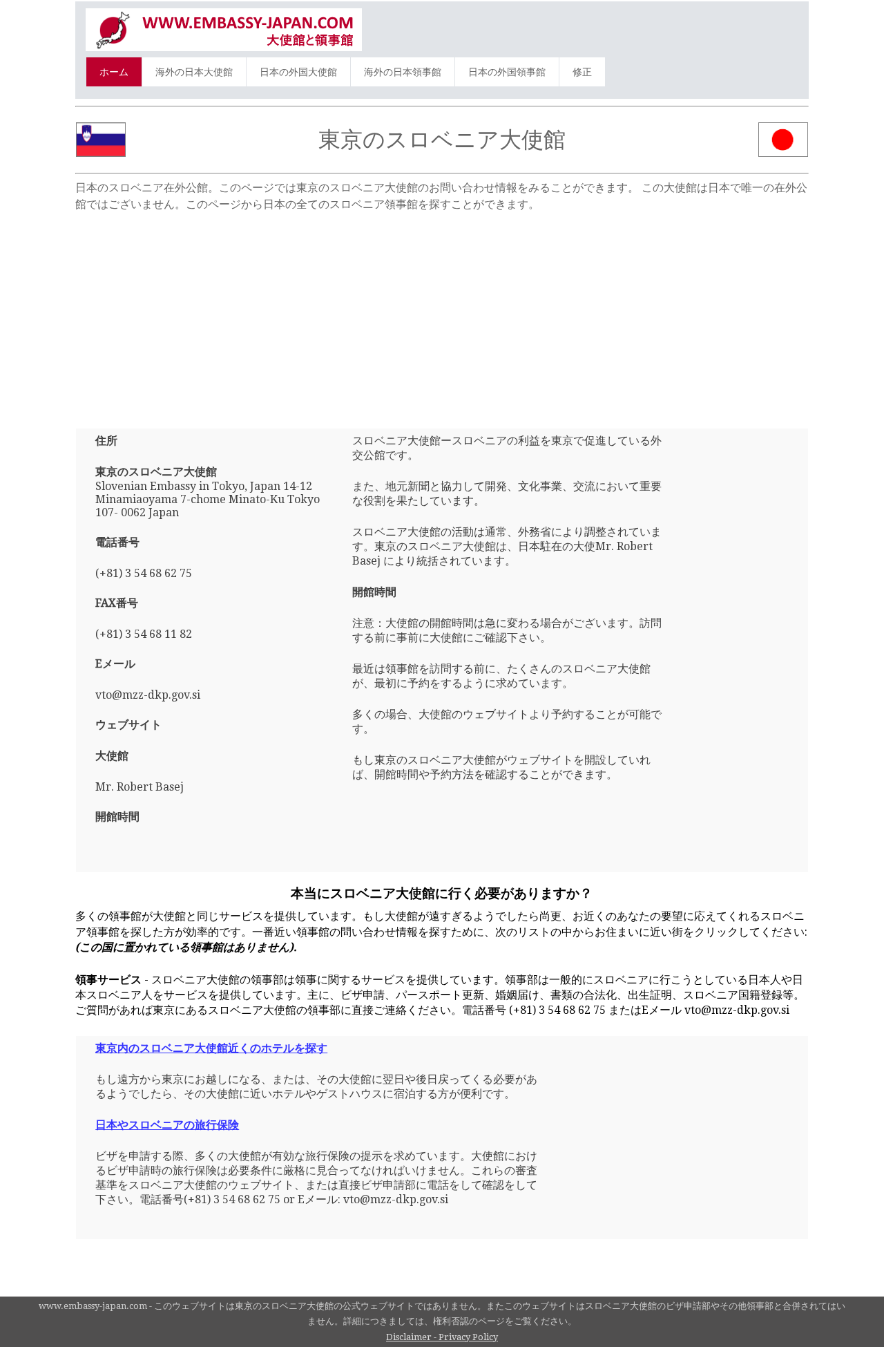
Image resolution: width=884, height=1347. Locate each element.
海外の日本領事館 (402, 71)
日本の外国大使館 (298, 71)
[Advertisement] (442, 314)
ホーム (113, 71)
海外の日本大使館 (194, 71)
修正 (582, 71)
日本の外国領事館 (507, 71)
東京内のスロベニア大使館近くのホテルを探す (211, 1048)
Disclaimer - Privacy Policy (442, 1337)
